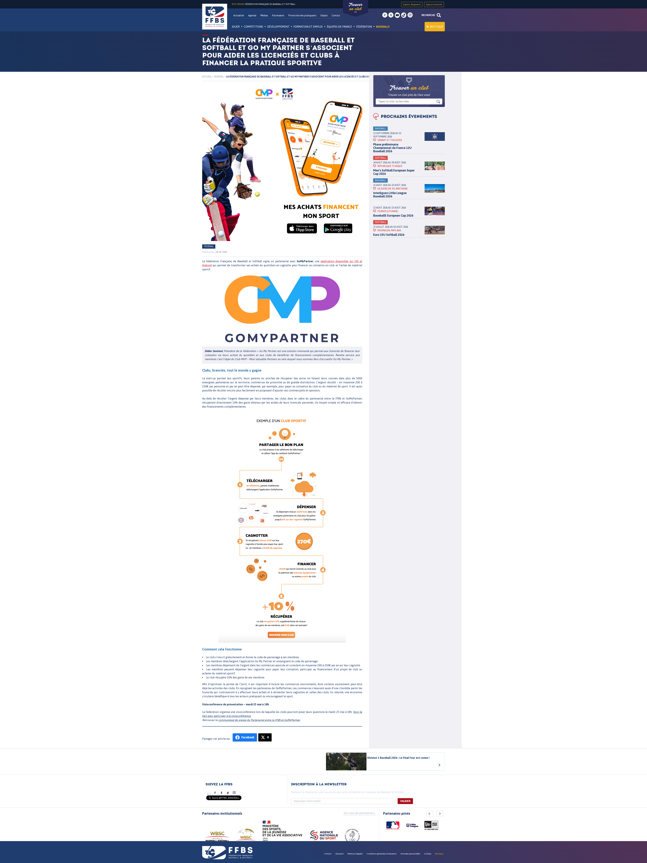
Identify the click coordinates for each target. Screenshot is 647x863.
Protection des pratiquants (302, 15)
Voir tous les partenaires (358, 812)
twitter (390, 15)
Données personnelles (410, 854)
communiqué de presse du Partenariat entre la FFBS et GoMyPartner (259, 720)
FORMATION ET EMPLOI (308, 26)
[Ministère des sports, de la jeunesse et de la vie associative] (282, 832)
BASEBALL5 (383, 26)
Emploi (324, 15)
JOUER (236, 26)
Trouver (355, 7)
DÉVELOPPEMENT (278, 26)
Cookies (427, 854)
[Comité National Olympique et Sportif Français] (352, 837)
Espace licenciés (434, 4)
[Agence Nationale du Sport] (324, 836)
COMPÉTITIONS (253, 26)
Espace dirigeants (411, 4)
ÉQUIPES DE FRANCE (339, 26)
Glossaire (339, 854)
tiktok (403, 15)
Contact (336, 15)
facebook (384, 15)
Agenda (252, 15)
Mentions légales (355, 854)
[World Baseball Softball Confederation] (217, 838)
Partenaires (278, 15)
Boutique (436, 26)
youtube (397, 15)
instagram (410, 15)
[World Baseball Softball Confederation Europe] (246, 836)
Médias (264, 15)
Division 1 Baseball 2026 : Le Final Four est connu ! (398, 757)
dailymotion (227, 792)
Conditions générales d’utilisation (382, 854)
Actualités (238, 15)
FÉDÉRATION (364, 26)
